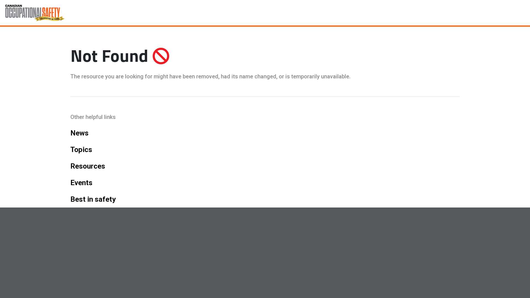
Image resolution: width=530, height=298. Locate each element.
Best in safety (93, 199)
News (79, 133)
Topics (81, 149)
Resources (87, 166)
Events (81, 183)
